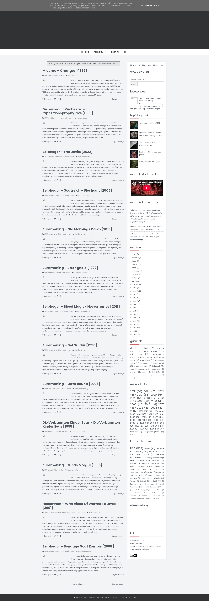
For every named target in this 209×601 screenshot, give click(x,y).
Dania (145, 469)
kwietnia (135, 271)
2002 (132, 423)
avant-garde (145, 360)
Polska (147, 448)
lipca (134, 261)
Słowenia (153, 487)
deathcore (146, 375)
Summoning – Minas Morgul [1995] (72, 465)
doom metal (148, 357)
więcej (157, 109)
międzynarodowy (136, 472)
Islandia (157, 478)
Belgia (132, 469)
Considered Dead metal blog (106, 597)
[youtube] (146, 65)
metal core (156, 369)
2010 (135, 334)
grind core (68, 118)
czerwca (136, 264)
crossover (157, 375)
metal (136, 366)
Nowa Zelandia (154, 475)
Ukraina (144, 496)
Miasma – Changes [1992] (64, 70)
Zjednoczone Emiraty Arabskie (140, 499)
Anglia (133, 454)
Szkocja (133, 484)
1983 (131, 435)
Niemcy (139, 451)
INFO (126, 52)
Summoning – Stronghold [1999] (70, 267)
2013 (46, 234)
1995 (46, 431)
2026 (135, 254)
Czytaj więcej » (118, 99)
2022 (46, 157)
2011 (45, 311)
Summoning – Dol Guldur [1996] (69, 345)
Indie (132, 493)
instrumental (143, 369)
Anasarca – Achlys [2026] (149, 123)
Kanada (146, 454)
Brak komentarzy (84, 157)
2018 (135, 308)
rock (132, 369)
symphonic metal (78, 513)
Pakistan (133, 496)
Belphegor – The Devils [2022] (67, 151)
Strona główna (78, 584)
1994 (156, 426)
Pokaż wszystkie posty (108, 63)
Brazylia (133, 463)
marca (135, 274)
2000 (133, 404)
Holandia (153, 451)
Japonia (156, 466)
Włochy (160, 454)
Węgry (161, 487)
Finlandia (145, 463)
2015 (135, 318)
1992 (46, 75)
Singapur (143, 487)
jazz (145, 366)
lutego (135, 278)
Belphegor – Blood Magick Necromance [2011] (81, 306)
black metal (59, 157)
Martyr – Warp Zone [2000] (150, 161)
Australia (155, 460)
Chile (141, 484)
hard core (144, 363)
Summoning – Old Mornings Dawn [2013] (77, 229)
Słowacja (133, 478)
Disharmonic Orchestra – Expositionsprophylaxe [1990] (67, 111)
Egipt (145, 490)
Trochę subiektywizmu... (139, 549)
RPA (159, 481)
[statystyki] (133, 555)
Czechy (149, 472)
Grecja (161, 457)
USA (132, 448)
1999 (46, 273)
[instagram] (158, 65)
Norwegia (150, 457)
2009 (140, 401)
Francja (138, 457)
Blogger (134, 597)
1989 (136, 432)
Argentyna (145, 478)
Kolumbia (157, 493)
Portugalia (133, 487)
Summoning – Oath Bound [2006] (71, 384)
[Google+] (57, 99)
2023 (135, 291)
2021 (135, 298)
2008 (46, 551)
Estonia (151, 490)
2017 (135, 311)
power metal (158, 363)
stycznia (135, 281)
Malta (132, 475)
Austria (51, 75)
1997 (137, 426)
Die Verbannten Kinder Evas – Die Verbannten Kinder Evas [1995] (81, 424)
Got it (157, 6)
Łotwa (155, 499)
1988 (152, 428)
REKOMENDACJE (100, 52)
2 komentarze (73, 75)
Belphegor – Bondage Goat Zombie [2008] (78, 546)
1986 (159, 432)
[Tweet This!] (55, 99)
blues (132, 378)
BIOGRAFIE (115, 52)
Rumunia (133, 481)
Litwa (159, 484)
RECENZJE (85, 52)
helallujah (134, 210)
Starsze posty (118, 584)
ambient (51, 234)
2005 (46, 195)
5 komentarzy (83, 195)
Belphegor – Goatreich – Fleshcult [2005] (77, 190)
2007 (133, 411)
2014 (135, 321)
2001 (46, 513)
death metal (59, 75)
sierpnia (135, 257)
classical (65, 431)
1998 (144, 420)
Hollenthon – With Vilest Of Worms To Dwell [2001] (79, 505)
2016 (135, 314)
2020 (135, 301)
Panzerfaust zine (137, 540)
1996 (46, 350)
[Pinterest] (60, 99)
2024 (135, 288)
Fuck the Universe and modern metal (145, 546)
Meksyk (158, 472)
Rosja (157, 463)
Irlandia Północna (143, 493)
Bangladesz (137, 490)
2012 (135, 328)
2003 (155, 417)
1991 (142, 423)
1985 (151, 432)
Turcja (157, 469)
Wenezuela (156, 496)
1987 (161, 428)
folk (159, 372)
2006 (46, 389)
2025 (135, 284)
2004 (155, 411)
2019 (135, 304)
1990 (46, 118)
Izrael (141, 475)
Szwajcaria (140, 460)
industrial (156, 366)
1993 (144, 414)
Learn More (146, 6)
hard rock (134, 375)
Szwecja (160, 448)
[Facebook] (53, 99)
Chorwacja (150, 484)
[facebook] (135, 65)
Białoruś (143, 481)
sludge (142, 372)
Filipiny (159, 490)
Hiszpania (144, 466)
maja (134, 267)
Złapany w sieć (136, 543)
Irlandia (152, 481)
